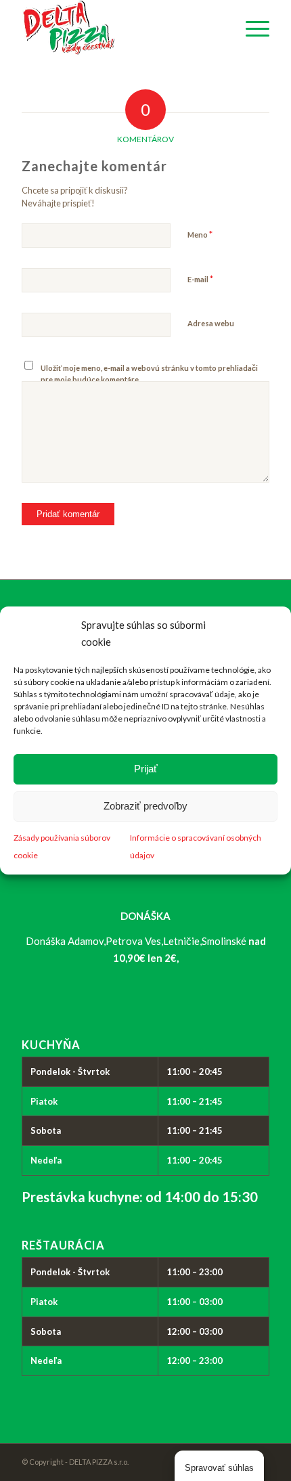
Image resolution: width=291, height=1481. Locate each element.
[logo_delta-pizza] (120, 28)
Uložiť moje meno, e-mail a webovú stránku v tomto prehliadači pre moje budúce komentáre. (149, 373)
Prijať (146, 768)
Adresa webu (210, 323)
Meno (199, 234)
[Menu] (250, 28)
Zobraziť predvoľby (145, 806)
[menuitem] (250, 28)
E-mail (200, 278)
